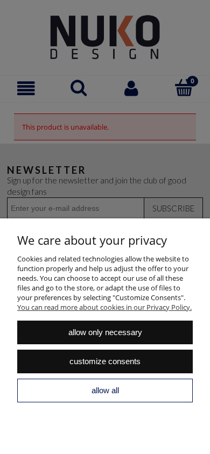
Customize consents (105, 361)
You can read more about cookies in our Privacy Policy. (104, 307)
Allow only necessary (105, 332)
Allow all (105, 390)
